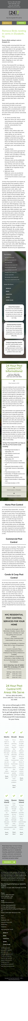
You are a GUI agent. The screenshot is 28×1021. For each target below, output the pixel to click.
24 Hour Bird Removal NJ (8, 907)
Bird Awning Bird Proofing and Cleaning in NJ (13, 910)
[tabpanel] (14, 435)
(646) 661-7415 (16, 674)
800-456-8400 (16, 2)
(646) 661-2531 (16, 677)
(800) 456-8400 (16, 672)
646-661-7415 (16, 3)
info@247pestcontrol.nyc (14, 7)
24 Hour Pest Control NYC (8, 905)
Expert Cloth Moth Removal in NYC (11, 912)
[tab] (14, 382)
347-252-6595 (15, 5)
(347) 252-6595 (16, 675)
